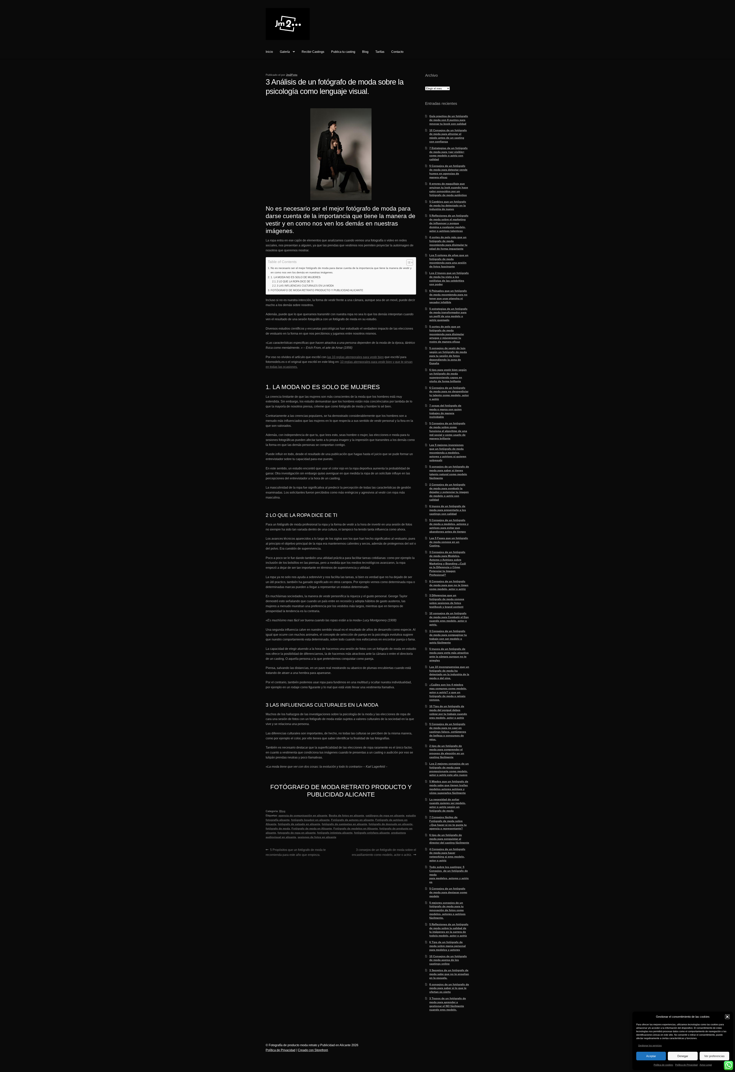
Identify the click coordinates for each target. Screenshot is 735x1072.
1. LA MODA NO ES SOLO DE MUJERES (295, 277)
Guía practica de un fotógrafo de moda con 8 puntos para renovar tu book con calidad (448, 120)
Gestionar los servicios (650, 1045)
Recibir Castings (313, 51)
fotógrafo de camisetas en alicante (344, 824)
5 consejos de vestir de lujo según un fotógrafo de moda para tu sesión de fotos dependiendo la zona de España (448, 356)
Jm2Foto (291, 74)
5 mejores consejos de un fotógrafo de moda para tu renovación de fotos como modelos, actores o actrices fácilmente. (447, 910)
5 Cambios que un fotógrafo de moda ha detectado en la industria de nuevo (447, 205)
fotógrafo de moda (278, 828)
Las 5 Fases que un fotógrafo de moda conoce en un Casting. (448, 542)
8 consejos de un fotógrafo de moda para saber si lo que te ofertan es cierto (449, 988)
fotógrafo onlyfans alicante (372, 832)
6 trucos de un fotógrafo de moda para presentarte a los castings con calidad (447, 510)
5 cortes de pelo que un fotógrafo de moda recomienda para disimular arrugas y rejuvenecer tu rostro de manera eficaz (446, 334)
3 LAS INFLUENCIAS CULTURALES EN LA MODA (305, 285)
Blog (365, 51)
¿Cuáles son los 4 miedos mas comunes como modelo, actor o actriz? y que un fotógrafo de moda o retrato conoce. (448, 692)
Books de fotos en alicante (346, 815)
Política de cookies (663, 1065)
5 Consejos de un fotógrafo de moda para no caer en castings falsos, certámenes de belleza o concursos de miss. (447, 732)
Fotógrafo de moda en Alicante (312, 828)
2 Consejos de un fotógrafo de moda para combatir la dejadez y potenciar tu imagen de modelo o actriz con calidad (449, 492)
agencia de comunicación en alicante (302, 815)
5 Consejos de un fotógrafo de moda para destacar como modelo (448, 892)
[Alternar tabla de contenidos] (407, 262)
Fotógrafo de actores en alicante (352, 819)
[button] (727, 1017)
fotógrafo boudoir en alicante (310, 819)
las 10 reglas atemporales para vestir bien (355, 357)
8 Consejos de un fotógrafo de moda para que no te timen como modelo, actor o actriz (448, 585)
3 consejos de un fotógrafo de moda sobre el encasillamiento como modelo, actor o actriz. (384, 852)
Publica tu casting (343, 51)
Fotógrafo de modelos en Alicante (355, 828)
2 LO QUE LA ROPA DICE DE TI (295, 281)
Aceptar (651, 1056)
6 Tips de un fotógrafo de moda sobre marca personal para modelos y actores (447, 946)
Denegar (682, 1056)
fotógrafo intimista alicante (335, 832)
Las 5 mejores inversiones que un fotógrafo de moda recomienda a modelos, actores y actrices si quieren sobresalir (447, 452)
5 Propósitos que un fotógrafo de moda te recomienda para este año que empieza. (296, 852)
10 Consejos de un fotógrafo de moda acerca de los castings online (448, 960)
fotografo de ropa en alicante (297, 832)
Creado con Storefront (313, 1050)
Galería (285, 51)
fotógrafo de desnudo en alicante (390, 824)
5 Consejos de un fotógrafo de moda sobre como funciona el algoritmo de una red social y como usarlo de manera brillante (448, 431)
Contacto (397, 51)
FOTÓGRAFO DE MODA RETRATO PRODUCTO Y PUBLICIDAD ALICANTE (317, 290)
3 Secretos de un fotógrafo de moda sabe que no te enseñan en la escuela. (449, 974)
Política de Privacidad (686, 1065)
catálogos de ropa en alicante (385, 815)
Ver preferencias (714, 1056)
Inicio (269, 51)
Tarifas (379, 51)
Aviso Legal (706, 1065)
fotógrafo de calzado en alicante (299, 824)
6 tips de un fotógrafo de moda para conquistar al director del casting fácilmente (449, 838)
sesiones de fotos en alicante (317, 837)
